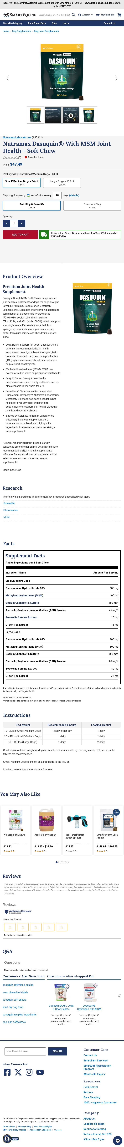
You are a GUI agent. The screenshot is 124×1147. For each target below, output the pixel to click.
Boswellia (9, 503)
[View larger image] (62, 72)
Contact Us (90, 1055)
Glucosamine (10, 510)
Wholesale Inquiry (94, 1074)
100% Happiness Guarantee (100, 1102)
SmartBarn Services (95, 1060)
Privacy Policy (24, 1127)
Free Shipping (91, 1097)
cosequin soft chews (14, 999)
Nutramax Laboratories (17, 137)
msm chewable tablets (15, 992)
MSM (6, 517)
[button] (73, 14)
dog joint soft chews (14, 1022)
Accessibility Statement (40, 1130)
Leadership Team (93, 1123)
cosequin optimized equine (18, 984)
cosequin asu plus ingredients (19, 1014)
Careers (58, 1130)
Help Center (90, 1087)
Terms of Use (9, 1127)
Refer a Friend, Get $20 (97, 1134)
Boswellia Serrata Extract (21, 617)
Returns (88, 1092)
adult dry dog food (13, 1007)
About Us (89, 1118)
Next (119, 995)
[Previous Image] (7, 78)
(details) (74, 195)
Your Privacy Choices (16, 1130)
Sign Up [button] (57, 1051)
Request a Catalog (94, 1129)
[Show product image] (35, 115)
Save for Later (36, 157)
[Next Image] (116, 78)
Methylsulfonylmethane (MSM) (24, 595)
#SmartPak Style (93, 1139)
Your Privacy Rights (43, 1127)
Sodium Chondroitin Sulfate (22, 602)
